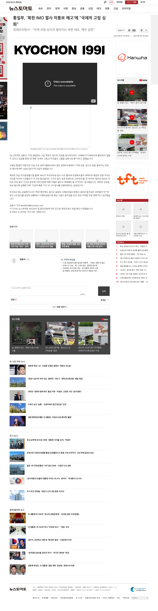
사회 (65, 8)
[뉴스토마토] (20, 9)
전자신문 (119, 2)
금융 (82, 8)
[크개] (141, 30)
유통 (107, 8)
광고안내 (54, 598)
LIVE (111, 2)
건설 (115, 8)
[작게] (146, 30)
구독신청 (126, 598)
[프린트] (129, 30)
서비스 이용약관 (108, 598)
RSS (118, 598)
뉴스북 (119, 200)
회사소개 (36, 598)
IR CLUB (79, 598)
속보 (40, 8)
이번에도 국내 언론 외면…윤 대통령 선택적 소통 (80, 268)
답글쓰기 (121, 30)
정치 (49, 8)
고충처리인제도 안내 (92, 598)
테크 (99, 8)
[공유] (134, 30)
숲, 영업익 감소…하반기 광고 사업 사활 (131, 103)
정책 (57, 8)
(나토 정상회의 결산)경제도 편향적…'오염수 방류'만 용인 (84, 263)
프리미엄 (126, 8)
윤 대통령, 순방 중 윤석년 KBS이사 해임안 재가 (80, 271)
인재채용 (45, 598)
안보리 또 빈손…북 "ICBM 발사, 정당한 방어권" (80, 265)
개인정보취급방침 (66, 598)
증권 (74, 8)
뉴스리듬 (120, 80)
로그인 (143, 2)
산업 (90, 8)
